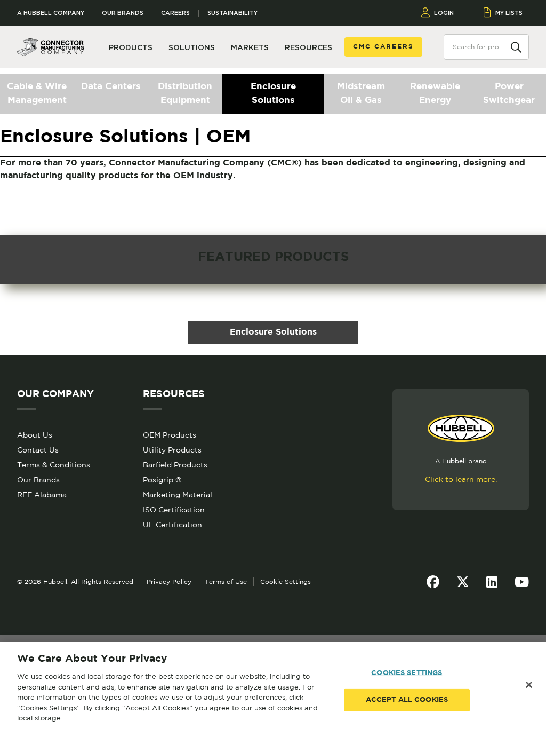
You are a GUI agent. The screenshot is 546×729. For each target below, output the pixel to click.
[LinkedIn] (491, 581)
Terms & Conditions (53, 465)
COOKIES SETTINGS (406, 673)
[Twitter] (462, 581)
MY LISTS (509, 13)
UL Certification (172, 524)
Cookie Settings (285, 581)
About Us (34, 435)
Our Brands (122, 13)
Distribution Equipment (185, 94)
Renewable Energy (435, 94)
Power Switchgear (509, 94)
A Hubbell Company (50, 13)
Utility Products (172, 450)
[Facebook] (433, 581)
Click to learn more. (461, 479)
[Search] (516, 46)
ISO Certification (174, 509)
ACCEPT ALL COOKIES (407, 700)
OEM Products (169, 435)
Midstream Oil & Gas (361, 94)
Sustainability (232, 13)
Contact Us (38, 450)
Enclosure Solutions (273, 94)
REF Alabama (42, 494)
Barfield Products (175, 465)
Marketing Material (177, 494)
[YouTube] (522, 581)
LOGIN (444, 13)
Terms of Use (226, 581)
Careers (175, 13)
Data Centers (111, 87)
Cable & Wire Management (37, 94)
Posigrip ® (162, 480)
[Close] (529, 684)
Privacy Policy (169, 581)
